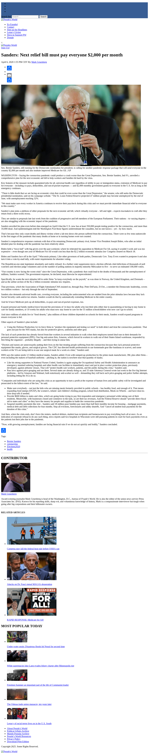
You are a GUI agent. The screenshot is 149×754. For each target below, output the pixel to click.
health (10, 449)
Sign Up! (5, 47)
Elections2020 (13, 446)
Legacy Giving (14, 32)
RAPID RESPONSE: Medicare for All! (25, 620)
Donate (10, 37)
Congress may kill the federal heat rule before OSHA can (33, 548)
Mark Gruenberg (39, 62)
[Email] (77, 75)
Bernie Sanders (14, 441)
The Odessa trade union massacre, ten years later (29, 704)
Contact (10, 27)
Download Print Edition (18, 741)
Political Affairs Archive (18, 731)
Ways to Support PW (16, 35)
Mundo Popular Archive (18, 733)
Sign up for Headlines (17, 29)
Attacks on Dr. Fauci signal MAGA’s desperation (29, 584)
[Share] (77, 68)
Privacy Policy (13, 739)
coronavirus (12, 444)
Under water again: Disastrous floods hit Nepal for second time (36, 646)
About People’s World (17, 728)
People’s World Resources (19, 736)
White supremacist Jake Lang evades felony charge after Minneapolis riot (40, 666)
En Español (12, 24)
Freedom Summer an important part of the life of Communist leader (38, 685)
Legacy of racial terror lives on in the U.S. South (29, 723)
